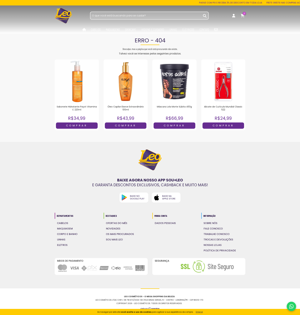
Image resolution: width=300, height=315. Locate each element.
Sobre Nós (210, 223)
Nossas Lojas (213, 245)
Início (84, 29)
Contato (204, 29)
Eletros (62, 245)
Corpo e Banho (67, 234)
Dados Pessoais (165, 223)
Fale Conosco (213, 228)
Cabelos (96, 29)
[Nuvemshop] (150, 308)
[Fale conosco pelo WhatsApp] (291, 306)
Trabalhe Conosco (217, 234)
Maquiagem (65, 228)
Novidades (113, 228)
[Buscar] (205, 15)
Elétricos (188, 29)
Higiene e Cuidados (152, 29)
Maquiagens (113, 29)
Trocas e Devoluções (218, 239)
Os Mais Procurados (120, 234)
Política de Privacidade (220, 250)
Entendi (199, 312)
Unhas (173, 29)
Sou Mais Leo (114, 239)
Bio (216, 29)
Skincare (130, 29)
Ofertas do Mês (116, 223)
